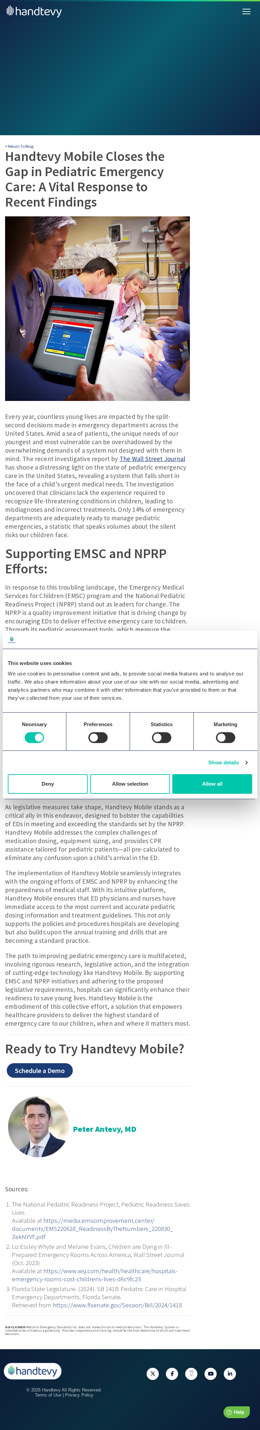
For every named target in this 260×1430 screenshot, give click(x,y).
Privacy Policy (79, 1395)
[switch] (98, 737)
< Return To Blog (19, 146)
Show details (223, 762)
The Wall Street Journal (152, 459)
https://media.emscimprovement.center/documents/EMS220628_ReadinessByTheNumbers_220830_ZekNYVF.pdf (92, 1228)
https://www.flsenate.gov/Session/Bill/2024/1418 (117, 1305)
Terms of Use (48, 1395)
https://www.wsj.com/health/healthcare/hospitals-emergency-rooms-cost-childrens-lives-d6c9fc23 (95, 1275)
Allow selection (130, 784)
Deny (48, 784)
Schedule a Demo (40, 1070)
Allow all (212, 784)
